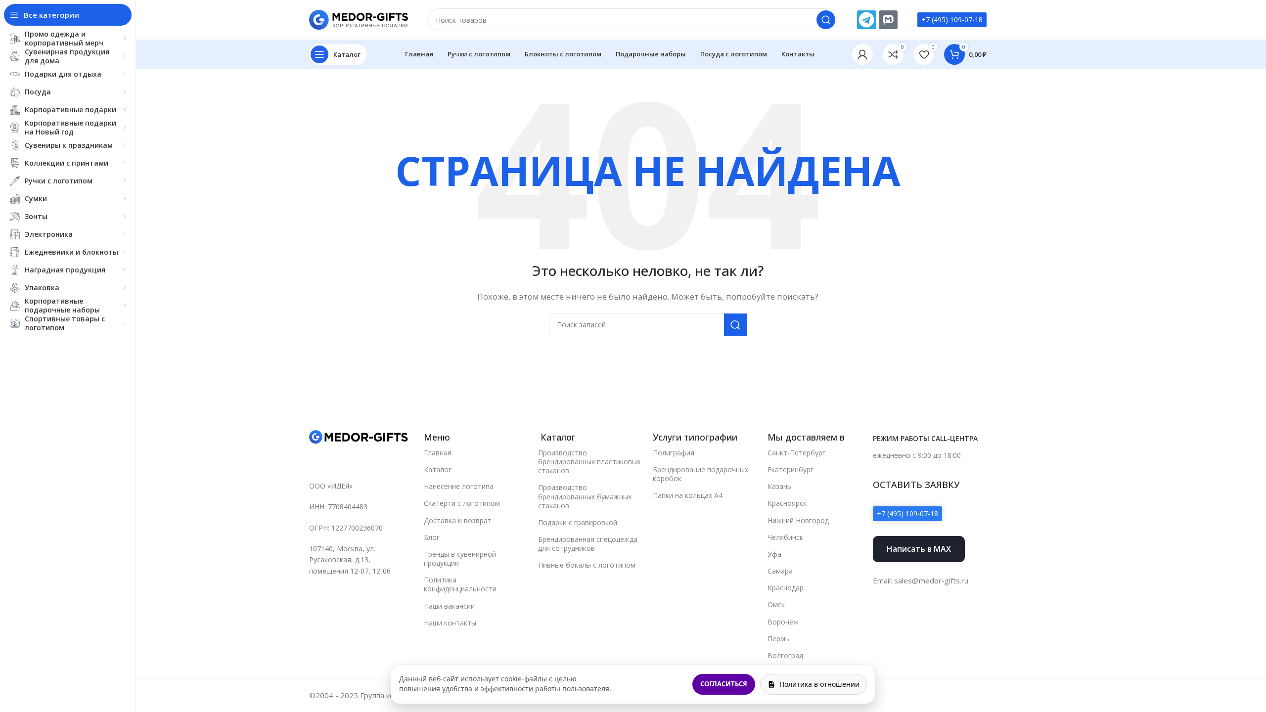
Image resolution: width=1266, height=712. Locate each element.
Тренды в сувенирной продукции (460, 558)
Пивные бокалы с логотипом (586, 565)
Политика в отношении (819, 684)
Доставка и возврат (458, 520)
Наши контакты (450, 622)
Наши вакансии (449, 606)
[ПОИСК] (825, 19)
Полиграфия (673, 452)
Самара (780, 571)
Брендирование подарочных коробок (700, 474)
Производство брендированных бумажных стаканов (585, 496)
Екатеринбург (791, 469)
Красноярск (787, 503)
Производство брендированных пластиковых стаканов (589, 461)
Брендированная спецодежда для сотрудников (587, 543)
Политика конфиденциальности (460, 584)
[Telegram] (866, 19)
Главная (438, 452)
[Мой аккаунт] (862, 54)
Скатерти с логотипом (462, 503)
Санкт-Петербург (796, 452)
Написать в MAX (919, 548)
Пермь (778, 638)
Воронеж (783, 621)
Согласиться (723, 683)
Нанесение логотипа (459, 486)
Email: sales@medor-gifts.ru (920, 580)
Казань (779, 486)
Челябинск (785, 537)
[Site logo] (358, 19)
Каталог (438, 469)
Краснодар (786, 587)
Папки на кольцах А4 (688, 495)
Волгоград (785, 655)
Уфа (774, 554)
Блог (432, 537)
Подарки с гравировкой (577, 522)
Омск (776, 604)
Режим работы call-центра (925, 438)
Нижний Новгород (798, 520)
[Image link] (358, 437)
